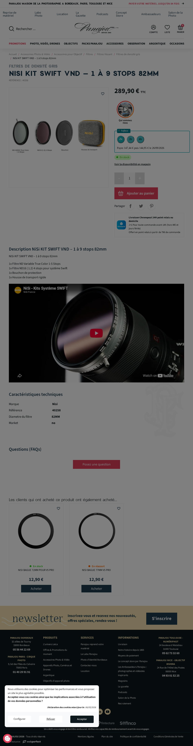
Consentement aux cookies (8, 738)
